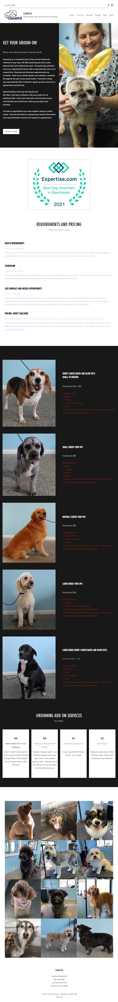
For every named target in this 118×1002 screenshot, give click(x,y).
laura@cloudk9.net (59, 976)
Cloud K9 (59, 970)
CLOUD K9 (27, 13)
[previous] (9, 880)
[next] (109, 880)
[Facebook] (108, 5)
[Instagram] (112, 5)
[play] (108, 956)
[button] (23, 820)
